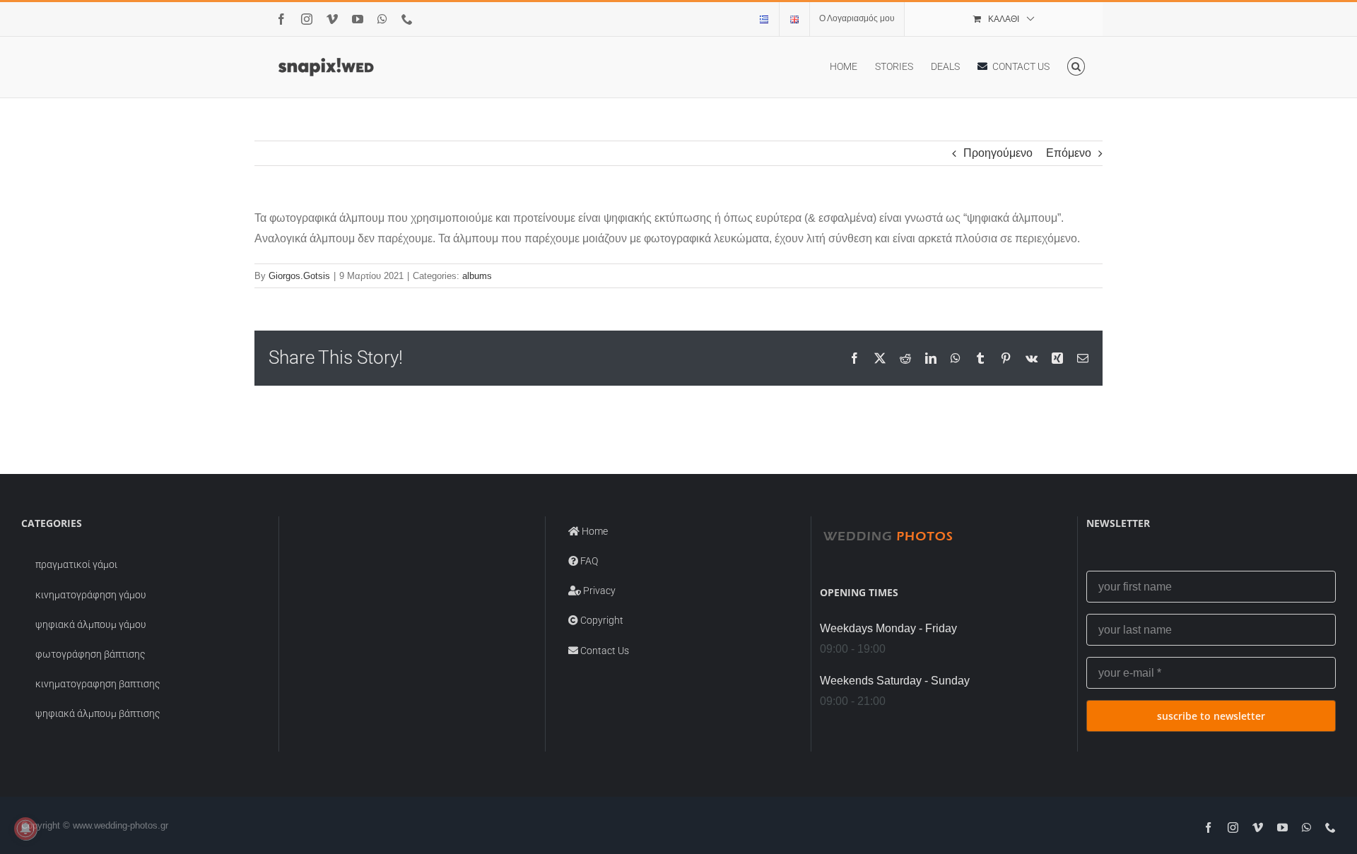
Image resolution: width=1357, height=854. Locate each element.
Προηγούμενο (998, 153)
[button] (1076, 66)
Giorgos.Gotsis (299, 276)
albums (477, 276)
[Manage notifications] (25, 828)
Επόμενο (1068, 153)
